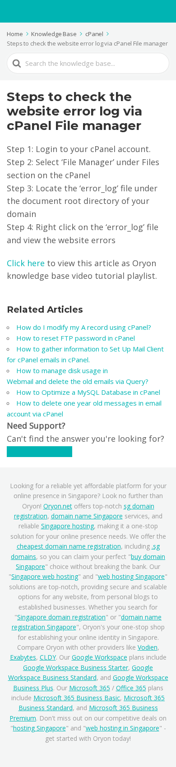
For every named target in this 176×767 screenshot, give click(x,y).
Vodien (147, 647)
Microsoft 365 (89, 688)
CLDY (48, 657)
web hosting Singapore (131, 576)
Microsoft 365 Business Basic (76, 697)
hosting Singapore (39, 728)
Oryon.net (57, 506)
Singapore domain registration (61, 617)
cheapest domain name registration (69, 546)
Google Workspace (99, 657)
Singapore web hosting (44, 576)
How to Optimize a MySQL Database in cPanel (88, 392)
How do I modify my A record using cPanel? (84, 327)
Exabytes (23, 657)
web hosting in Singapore (122, 728)
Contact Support (39, 451)
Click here (26, 263)
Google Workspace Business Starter (75, 667)
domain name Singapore (87, 516)
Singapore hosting (67, 526)
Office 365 (131, 688)
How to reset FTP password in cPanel (76, 337)
